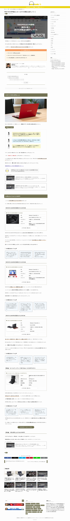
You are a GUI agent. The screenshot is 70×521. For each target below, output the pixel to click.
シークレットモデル (29, 507)
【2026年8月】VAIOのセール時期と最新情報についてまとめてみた (26, 177)
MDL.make (53, 32)
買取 (26, 513)
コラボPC (42, 505)
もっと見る (26, 82)
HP (51, 45)
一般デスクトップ (34, 510)
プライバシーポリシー (35, 517)
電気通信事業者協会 (60, 503)
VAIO (6, 13)
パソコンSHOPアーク (54, 34)
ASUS (52, 38)
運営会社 (18, 517)
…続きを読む (29, 68)
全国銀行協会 (53, 511)
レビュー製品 (53, 53)
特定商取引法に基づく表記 (49, 517)
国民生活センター (53, 503)
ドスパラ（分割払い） (29, 508)
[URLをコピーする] (44, 458)
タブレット (38, 507)
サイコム (52, 30)
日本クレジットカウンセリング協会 (52, 508)
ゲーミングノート (37, 505)
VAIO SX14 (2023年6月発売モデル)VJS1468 (17, 79)
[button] (7, 458)
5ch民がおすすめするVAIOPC (13, 77)
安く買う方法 (34, 512)
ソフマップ (53, 49)
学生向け (30, 512)
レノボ (52, 36)
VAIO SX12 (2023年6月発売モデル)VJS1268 (17, 80)
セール (34, 507)
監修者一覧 (29, 517)
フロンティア (53, 25)
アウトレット (28, 503)
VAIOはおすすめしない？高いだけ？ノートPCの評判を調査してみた (27, 444)
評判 (41, 512)
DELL (52, 43)
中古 (39, 510)
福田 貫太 (13, 64)
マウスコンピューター (54, 19)
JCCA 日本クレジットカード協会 (52, 506)
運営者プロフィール (24, 517)
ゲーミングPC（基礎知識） (55, 15)
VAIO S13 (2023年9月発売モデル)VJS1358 (58, 65)
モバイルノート (28, 510)
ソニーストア (53, 51)
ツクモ (52, 23)
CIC (50, 511)
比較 (38, 512)
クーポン (37, 503)
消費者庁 (47, 503)
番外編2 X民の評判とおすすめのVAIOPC (58, 68)
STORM (52, 28)
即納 (26, 512)
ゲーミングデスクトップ (29, 505)
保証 (41, 510)
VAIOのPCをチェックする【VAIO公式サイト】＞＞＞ (14, 165)
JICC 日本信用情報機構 (59, 507)
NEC (52, 47)
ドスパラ (52, 17)
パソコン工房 (53, 21)
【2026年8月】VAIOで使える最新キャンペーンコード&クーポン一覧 (27, 185)
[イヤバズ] (35, 3)
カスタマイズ (33, 503)
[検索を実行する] (23, 501)
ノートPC (35, 508)
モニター (39, 508)
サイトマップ (42, 517)
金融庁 (54, 507)
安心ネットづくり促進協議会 (58, 505)
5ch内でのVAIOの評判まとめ (13, 76)
